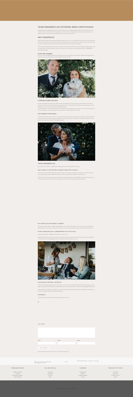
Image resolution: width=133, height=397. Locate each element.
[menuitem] (40, 5)
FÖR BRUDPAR (75, 5)
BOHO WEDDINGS (17, 377)
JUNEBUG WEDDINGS (17, 372)
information (55, 289)
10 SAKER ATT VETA (115, 375)
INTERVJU (83, 373)
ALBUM (115, 377)
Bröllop (66, 16)
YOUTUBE (50, 375)
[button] (130, 5)
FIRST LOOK (115, 373)
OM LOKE (40, 5)
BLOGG (84, 5)
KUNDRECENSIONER (82, 375)
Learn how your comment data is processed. (60, 351)
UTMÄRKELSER (83, 372)
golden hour (79, 108)
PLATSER (47, 5)
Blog (66, 361)
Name (39, 340)
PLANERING (115, 372)
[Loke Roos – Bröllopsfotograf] (60, 5)
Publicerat (72, 16)
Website (78, 340)
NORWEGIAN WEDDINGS (17, 375)
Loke (79, 16)
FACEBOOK (50, 372)
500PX (50, 377)
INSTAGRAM (50, 373)
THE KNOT (17, 373)
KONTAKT (91, 5)
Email (59, 340)
